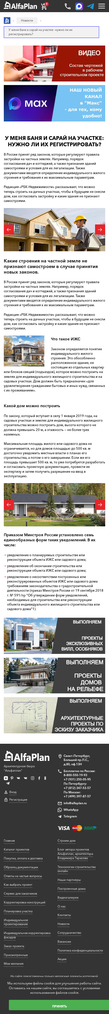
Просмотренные (16, 955)
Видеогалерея (68, 897)
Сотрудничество (69, 933)
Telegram (70, 816)
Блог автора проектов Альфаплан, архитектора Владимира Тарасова (75, 853)
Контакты (64, 915)
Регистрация (18, 799)
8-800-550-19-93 (75, 775)
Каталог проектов (16, 849)
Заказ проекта (14, 946)
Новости (63, 924)
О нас (62, 906)
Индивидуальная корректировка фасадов (27, 935)
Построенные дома (71, 889)
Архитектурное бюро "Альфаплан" (19, 768)
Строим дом (67, 840)
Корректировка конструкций (24, 902)
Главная (9, 840)
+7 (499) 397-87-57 (77, 796)
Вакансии (64, 941)
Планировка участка (18, 911)
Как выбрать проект (18, 884)
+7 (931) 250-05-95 (77, 779)
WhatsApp (71, 810)
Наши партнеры (69, 880)
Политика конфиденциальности (80, 950)
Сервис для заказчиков (20, 893)
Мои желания (13, 963)
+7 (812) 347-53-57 (77, 788)
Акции (62, 959)
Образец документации (21, 867)
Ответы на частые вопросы (23, 876)
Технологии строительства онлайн (77, 869)
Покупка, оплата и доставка (23, 858)
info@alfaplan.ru (75, 803)
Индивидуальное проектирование (16, 922)
